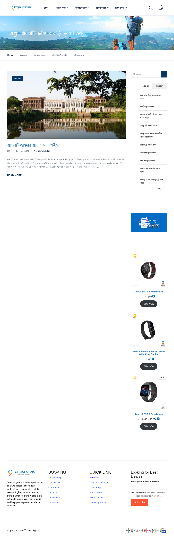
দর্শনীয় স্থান (61, 7)
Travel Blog (95, 487)
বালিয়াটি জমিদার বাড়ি (59, 55)
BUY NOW (149, 303)
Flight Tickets (55, 492)
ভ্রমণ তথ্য (119, 7)
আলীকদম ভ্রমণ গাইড (148, 152)
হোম (45, 7)
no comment (42, 150)
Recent (159, 85)
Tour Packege (55, 477)
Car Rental (53, 487)
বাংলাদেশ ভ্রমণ (81, 7)
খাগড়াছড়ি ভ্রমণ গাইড (148, 125)
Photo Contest (97, 497)
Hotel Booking (55, 482)
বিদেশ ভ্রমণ (101, 7)
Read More (14, 175)
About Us (94, 477)
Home (10, 55)
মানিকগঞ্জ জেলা (79, 55)
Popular (145, 85)
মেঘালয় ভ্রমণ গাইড (147, 160)
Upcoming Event (98, 502)
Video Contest (96, 492)
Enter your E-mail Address (145, 481)
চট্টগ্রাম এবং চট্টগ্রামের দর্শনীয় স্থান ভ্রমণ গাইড (151, 135)
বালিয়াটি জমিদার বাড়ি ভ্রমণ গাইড (32, 144)
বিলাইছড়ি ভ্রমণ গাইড (148, 144)
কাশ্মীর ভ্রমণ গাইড (147, 106)
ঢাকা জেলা (23, 55)
